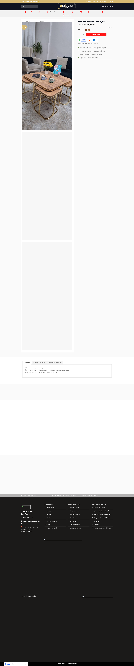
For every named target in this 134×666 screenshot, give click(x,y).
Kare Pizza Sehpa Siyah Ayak (30, 441)
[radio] (83, 30)
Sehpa (34, 12)
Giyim (83, 12)
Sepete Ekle (96, 34)
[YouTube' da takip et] (31, 511)
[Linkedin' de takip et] (112, 1)
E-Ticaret (69, 663)
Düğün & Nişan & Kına (54, 12)
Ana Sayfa (26, 21)
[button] (105, 6)
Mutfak (76, 12)
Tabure (42, 12)
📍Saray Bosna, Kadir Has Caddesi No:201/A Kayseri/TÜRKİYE (29, 529)
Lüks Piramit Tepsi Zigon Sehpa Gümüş (64, 441)
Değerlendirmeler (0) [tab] (55, 363)
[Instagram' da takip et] (110, 1)
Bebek (91, 12)
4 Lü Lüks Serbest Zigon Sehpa (92, 441)
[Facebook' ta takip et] (109, 1)
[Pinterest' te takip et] (26, 511)
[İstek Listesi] (103, 6)
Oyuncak (106, 12)
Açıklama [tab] (27, 363)
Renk (79, 29)
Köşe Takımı (68, 15)
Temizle (110, 27)
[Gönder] (36, 6)
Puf (28, 12)
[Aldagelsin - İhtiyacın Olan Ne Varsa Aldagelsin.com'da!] (67, 6)
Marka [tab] (42, 363)
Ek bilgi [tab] (35, 363)
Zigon (42, 21)
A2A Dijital (60, 663)
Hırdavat (98, 12)
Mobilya (67, 12)
